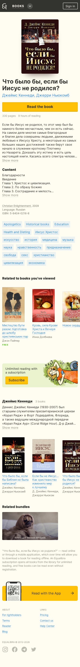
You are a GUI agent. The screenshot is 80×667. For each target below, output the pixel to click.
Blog (5, 631)
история (31, 239)
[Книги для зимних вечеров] (30, 526)
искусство (11, 239)
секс (24, 255)
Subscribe (17, 380)
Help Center (47, 625)
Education (62, 224)
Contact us (46, 620)
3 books (23, 401)
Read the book (40, 106)
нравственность (29, 247)
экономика (36, 263)
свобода (10, 255)
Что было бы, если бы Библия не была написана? (15, 479)
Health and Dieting (17, 232)
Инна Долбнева (42, 336)
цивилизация (13, 263)
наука (8, 247)
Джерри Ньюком (43, 495)
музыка (68, 239)
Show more (10, 160)
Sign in (70, 6)
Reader (6, 625)
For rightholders (11, 614)
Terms (6, 620)
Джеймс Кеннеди (18, 95)
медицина (49, 239)
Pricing (44, 614)
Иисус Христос (46, 232)
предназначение (59, 247)
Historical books (37, 224)
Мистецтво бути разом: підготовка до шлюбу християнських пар (15, 331)
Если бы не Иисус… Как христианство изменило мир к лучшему (45, 481)
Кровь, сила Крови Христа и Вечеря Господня (44, 329)
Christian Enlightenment (16, 205)
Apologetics (12, 224)
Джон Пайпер (11, 340)
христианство (43, 255)
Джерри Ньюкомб (52, 95)
